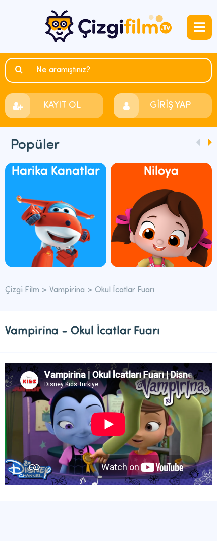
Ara (20, 70)
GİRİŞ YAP (170, 105)
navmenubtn (199, 27)
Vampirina (67, 290)
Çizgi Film (108, 26)
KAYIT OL (62, 105)
